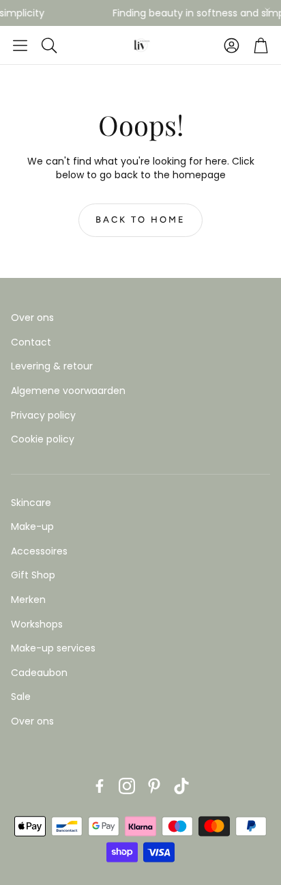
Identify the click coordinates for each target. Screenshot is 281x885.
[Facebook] (99, 786)
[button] (20, 45)
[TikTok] (181, 786)
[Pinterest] (154, 786)
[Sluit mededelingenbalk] (267, 10)
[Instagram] (127, 786)
